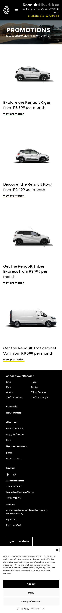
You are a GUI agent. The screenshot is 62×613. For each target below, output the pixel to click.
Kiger (9, 387)
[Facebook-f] (7, 474)
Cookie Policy (23, 609)
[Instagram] (14, 474)
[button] (57, 550)
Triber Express (38, 392)
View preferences (31, 601)
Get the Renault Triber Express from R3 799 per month (25, 271)
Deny (31, 593)
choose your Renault (20, 376)
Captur (10, 392)
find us (10, 468)
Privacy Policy (37, 609)
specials (11, 406)
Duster (34, 387)
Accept (31, 584)
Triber (34, 382)
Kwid (8, 382)
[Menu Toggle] (16, 10)
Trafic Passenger (40, 397)
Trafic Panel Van (14, 397)
